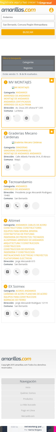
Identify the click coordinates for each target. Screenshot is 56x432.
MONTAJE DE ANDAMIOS (16, 98)
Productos (28, 398)
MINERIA (33, 231)
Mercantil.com (28, 416)
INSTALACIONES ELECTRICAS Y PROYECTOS (26, 255)
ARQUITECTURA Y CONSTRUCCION (21, 243)
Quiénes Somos (28, 393)
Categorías (28, 62)
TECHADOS (38, 237)
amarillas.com (18, 9)
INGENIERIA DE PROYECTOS (18, 237)
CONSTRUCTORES (32, 227)
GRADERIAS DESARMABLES (17, 150)
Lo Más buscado (28, 404)
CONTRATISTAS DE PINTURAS (19, 234)
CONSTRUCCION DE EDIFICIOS (19, 249)
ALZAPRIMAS (10, 240)
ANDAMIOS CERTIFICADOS (17, 101)
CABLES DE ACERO (37, 224)
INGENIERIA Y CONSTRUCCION (19, 252)
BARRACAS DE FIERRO (15, 299)
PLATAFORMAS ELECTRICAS (18, 258)
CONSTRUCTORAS (13, 227)
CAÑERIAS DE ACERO (14, 293)
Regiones (28, 67)
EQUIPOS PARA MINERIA (16, 231)
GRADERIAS (21, 147)
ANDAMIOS (21, 92)
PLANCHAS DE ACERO (36, 293)
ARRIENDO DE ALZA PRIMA (17, 104)
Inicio (28, 387)
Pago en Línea (28, 410)
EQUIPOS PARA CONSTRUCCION (20, 296)
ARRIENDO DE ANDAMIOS (17, 95)
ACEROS (20, 290)
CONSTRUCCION (12, 246)
